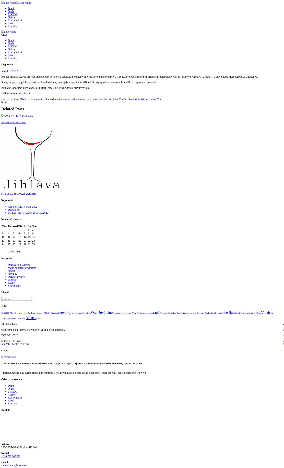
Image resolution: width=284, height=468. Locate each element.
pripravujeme (64, 99)
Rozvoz (163, 313)
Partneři (12, 279)
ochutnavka (50, 99)
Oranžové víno (102, 313)
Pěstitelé (135, 313)
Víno (153, 99)
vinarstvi (102, 99)
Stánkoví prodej (211, 313)
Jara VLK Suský (10, 344)
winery (39, 318)
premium (116, 313)
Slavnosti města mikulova (186, 313)
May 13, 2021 (8, 71)
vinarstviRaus (142, 99)
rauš (89, 99)
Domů (11, 8)
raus (95, 99)
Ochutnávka (36, 99)
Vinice (18, 318)
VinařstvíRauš (126, 99)
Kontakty (13, 26)
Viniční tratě (14, 285)
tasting (220, 313)
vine (14, 318)
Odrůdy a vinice (16, 276)
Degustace (13, 99)
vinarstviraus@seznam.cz (14, 465)
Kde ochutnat (15, 20)
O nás (11, 11)
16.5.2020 (5, 313)
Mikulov (24, 99)
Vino (159, 99)
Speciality (200, 313)
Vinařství (113, 99)
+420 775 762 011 (10, 456)
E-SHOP (12, 14)
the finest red (232, 313)
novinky (65, 313)
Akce (10, 23)
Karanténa (27, 313)
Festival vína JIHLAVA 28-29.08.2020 (18, 194)
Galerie (11, 17)
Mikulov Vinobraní (51, 313)
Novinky (12, 273)
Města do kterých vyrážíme (22, 267)
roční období (171, 313)
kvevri (33, 313)
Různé (11, 282)
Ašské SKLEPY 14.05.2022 (13, 122)
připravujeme (79, 99)
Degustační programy (19, 264)
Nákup (11, 270)
